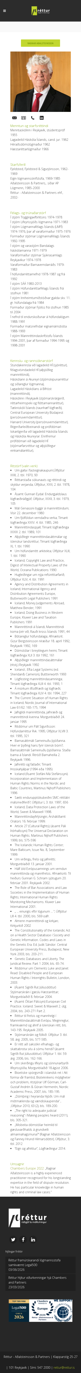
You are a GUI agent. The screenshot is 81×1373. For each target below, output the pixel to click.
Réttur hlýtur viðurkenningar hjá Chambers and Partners (37, 1280)
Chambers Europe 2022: (27, 1168)
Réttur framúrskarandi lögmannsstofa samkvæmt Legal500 (34, 1262)
